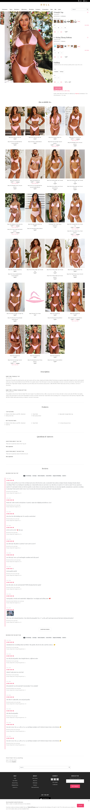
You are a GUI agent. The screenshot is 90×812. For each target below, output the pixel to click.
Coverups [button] (37, 9)
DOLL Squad (55, 782)
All (24, 475)
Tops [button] (10, 9)
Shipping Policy (15, 785)
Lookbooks (55, 784)
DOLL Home (34, 778)
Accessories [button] (45, 9)
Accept (80, 805)
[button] (8, 47)
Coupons (35, 785)
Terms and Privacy (35, 787)
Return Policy (15, 783)
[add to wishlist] (87, 12)
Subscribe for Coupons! (75, 778)
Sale (55, 9)
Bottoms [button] (16, 9)
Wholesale (35, 783)
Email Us (14, 762)
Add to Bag (58, 88)
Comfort (64, 475)
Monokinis (31, 9)
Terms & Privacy (31, 807)
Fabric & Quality (41, 475)
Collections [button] (23, 9)
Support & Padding (57, 475)
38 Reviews (63, 16)
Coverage (34, 475)
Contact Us (15, 787)
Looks (59, 9)
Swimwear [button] (4, 9)
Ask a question (9, 447)
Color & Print (48, 475)
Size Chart (87, 25)
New (52, 9)
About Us (35, 780)
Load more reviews (45, 629)
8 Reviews (63, 41)
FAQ (15, 778)
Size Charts (15, 780)
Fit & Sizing (28, 475)
